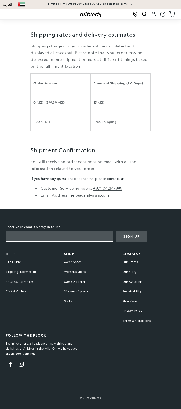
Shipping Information (21, 272)
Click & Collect (16, 291)
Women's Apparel (76, 291)
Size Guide (13, 262)
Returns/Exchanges (19, 281)
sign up (131, 236)
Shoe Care (130, 301)
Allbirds (95, 398)
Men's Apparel (74, 281)
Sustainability (132, 291)
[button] (21, 4)
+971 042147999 (107, 188)
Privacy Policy (132, 311)
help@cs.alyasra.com (89, 195)
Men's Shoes (73, 262)
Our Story (130, 272)
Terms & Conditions (137, 320)
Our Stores (130, 262)
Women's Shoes (75, 272)
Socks (68, 301)
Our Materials (132, 281)
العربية (7, 4)
